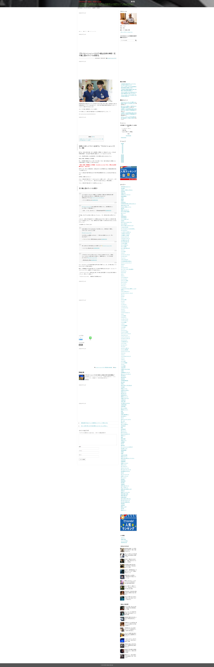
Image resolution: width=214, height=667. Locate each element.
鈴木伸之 (110, 367)
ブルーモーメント (124, 335)
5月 (122, 148)
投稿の (123, 539)
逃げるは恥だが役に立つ (126, 498)
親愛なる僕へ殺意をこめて (126, 489)
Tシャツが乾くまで (125, 219)
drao (115, 367)
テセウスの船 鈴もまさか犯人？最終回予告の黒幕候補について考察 (130, 608)
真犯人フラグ (123, 464)
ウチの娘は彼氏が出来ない (126, 261)
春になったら (123, 430)
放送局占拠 (123, 425)
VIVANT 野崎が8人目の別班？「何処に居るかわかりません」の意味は (130, 560)
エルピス (123, 264)
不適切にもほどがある (125, 369)
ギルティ (123, 275)
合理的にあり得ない (125, 390)
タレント (123, 294)
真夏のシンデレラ (124, 463)
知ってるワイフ (124, 466)
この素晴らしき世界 (125, 235)
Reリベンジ (123, 213)
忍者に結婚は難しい (125, 414)
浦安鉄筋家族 (123, 450)
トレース (123, 309)
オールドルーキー (124, 267)
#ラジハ (102, 197)
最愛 (122, 437)
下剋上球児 (123, 367)
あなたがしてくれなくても (126, 222)
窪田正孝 (106, 367)
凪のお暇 (123, 382)
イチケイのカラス (124, 259)
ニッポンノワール (124, 319)
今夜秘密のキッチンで (125, 372)
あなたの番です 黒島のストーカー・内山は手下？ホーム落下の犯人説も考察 (130, 587)
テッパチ (123, 301)
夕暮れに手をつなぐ (125, 398)
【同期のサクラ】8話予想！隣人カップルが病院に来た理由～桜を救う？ (131, 624)
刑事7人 (122, 383)
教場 (122, 427)
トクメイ (123, 302)
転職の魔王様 (123, 497)
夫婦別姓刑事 (123, 404)
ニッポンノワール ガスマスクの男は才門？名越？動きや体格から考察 (130, 640)
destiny (122, 199)
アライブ (123, 253)
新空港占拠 (123, 429)
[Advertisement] (98, 21)
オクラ (122, 266)
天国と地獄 (123, 401)
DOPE (122, 200)
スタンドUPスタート (125, 291)
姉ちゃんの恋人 (124, 408)
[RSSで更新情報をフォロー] (134, 1)
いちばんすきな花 (124, 227)
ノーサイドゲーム (124, 320)
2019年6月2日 (94, 260)
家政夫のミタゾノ (124, 409)
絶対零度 (123, 479)
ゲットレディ (123, 283)
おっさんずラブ (124, 230)
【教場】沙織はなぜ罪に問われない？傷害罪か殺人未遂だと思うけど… (130, 645)
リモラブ (123, 359)
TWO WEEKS (124, 217)
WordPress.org (124, 542)
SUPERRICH (123, 216)
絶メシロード (123, 477)
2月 (122, 151)
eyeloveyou (123, 202)
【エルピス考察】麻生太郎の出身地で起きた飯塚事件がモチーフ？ (130, 635)
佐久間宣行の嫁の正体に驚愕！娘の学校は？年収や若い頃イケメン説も (130, 566)
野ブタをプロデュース (125, 500)
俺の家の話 (123, 375)
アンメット (123, 257)
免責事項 (94, 7)
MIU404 (122, 208)
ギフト (122, 274)
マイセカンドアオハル (125, 338)
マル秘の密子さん (124, 341)
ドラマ (122, 314)
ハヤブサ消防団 (124, 325)
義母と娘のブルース (125, 485)
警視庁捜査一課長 (124, 493)
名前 (80, 446)
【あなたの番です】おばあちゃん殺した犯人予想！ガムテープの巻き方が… (130, 598)
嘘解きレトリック (124, 396)
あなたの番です (124, 223)
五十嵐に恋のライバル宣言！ (85, 140)
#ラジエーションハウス (96, 197)
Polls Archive (123, 137)
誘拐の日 (123, 490)
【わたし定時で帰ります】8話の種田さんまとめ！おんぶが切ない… (94, 425)
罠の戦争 (123, 482)
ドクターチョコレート (125, 312)
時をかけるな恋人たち (125, 434)
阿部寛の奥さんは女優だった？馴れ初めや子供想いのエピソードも (130, 576)
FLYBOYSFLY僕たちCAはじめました (128, 203)
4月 (122, 149)
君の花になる (123, 393)
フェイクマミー (124, 330)
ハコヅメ (123, 323)
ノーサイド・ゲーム (126, 128)
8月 (122, 144)
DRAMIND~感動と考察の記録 (90, 2)
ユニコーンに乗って (125, 348)
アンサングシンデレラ (125, 254)
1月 (122, 152)
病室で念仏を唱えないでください (127, 458)
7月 (122, 145)
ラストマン (123, 353)
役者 (122, 411)
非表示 (93, 136)
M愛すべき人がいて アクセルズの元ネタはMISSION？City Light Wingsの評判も (130, 582)
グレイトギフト (124, 282)
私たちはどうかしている (126, 469)
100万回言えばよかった (126, 186)
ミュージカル (123, 343)
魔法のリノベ (123, 510)
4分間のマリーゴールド (125, 194)
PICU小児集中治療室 (125, 211)
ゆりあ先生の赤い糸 (125, 241)
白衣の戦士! (123, 459)
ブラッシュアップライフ (126, 333)
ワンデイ (123, 364)
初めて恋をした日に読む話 (126, 385)
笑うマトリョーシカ (125, 474)
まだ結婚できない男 (125, 240)
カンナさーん (123, 270)
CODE (122, 197)
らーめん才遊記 (124, 243)
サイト (80, 454)
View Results (128, 135)
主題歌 (122, 370)
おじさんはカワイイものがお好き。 (128, 228)
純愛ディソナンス (124, 476)
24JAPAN (123, 191)
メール (80, 450)
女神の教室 (123, 406)
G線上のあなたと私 (125, 205)
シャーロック (123, 287)
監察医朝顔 (123, 461)
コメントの (124, 540)
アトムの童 (123, 251)
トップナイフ (123, 304)
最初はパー (123, 435)
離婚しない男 (123, 506)
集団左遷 (123, 505)
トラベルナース (124, 306)
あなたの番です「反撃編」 (127, 131)
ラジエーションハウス (111, 58)
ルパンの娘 (123, 361)
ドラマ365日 (123, 315)
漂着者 (122, 451)
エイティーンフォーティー (126, 262)
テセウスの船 (123, 299)
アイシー (123, 249)
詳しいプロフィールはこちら (127, 32)
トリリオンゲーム (124, 307)
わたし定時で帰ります (125, 248)
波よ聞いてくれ (124, 448)
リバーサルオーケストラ (126, 356)
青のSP (122, 508)
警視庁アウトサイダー (125, 492)
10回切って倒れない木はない (127, 189)
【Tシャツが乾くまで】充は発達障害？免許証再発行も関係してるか (131, 555)
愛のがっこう (123, 422)
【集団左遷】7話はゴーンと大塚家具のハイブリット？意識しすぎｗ (94, 422)
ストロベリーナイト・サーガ (127, 293)
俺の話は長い (123, 377)
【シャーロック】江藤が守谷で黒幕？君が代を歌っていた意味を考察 (130, 613)
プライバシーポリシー (87, 7)
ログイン (123, 537)
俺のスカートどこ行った (126, 374)
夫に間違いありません (125, 403)
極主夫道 (123, 445)
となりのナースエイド (125, 238)
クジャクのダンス (124, 277)
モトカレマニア (124, 344)
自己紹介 (98, 7)
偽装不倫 (124, 130)
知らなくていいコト (125, 468)
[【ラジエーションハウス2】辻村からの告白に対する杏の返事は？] (81, 377)
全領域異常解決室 (124, 380)
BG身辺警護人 (124, 196)
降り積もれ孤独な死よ (125, 502)
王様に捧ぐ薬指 (124, 455)
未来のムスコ (123, 440)
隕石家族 (123, 503)
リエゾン (123, 354)
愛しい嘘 (123, 421)
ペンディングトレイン (125, 336)
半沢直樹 (123, 387)
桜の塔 (122, 443)
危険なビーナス (124, 388)
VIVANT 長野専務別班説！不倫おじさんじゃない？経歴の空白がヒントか (131, 571)
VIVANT (122, 220)
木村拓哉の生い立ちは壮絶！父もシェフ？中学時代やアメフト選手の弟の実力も (130, 629)
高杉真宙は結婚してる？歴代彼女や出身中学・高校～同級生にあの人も (130, 550)
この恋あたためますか (125, 233)
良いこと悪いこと (124, 487)
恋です (122, 417)
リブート (123, 357)
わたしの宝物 (123, 246)
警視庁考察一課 (124, 495)
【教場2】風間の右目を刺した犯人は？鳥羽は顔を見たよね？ (131, 618)
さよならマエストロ (125, 236)
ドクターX (123, 310)
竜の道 (122, 472)
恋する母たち (123, 416)
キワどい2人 (123, 272)
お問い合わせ (80, 7)
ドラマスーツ (123, 317)
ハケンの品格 (123, 322)
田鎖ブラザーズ (124, 456)
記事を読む (87, 379)
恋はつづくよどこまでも (126, 419)
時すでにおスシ (124, 432)
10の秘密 (123, 188)
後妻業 (122, 412)
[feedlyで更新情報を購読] (132, 1)
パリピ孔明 (123, 327)
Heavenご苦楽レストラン (126, 206)
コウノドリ (123, 285)
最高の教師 (123, 438)
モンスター (123, 346)
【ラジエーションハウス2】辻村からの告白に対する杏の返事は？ (100, 375)
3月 (122, 150)
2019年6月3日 (95, 200)
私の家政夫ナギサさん (125, 471)
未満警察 (123, 442)
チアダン (123, 296)
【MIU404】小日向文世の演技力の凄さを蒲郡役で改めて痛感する (131, 593)
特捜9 (122, 453)
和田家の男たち (124, 395)
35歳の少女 (123, 193)
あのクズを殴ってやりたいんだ (127, 225)
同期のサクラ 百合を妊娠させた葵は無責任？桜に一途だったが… (130, 656)
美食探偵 (123, 484)
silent (122, 214)
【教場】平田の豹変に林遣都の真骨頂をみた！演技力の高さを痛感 (130, 651)
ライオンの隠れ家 (124, 349)
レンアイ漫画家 (124, 362)
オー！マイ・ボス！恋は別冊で (127, 269)
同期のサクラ (123, 391)
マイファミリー (124, 340)
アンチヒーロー (124, 256)
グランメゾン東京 (124, 280)
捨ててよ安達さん (124, 424)
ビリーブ (123, 328)
